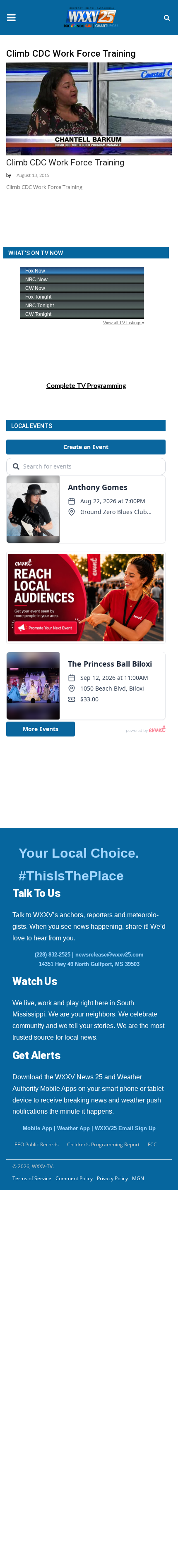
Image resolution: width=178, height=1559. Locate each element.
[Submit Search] (167, 18)
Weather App (73, 1128)
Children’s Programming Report (103, 1144)
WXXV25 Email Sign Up (125, 1128)
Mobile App (37, 1128)
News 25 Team (38, 1380)
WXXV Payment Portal (50, 1400)
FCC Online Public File (50, 1339)
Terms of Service (31, 1178)
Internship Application (57, 1319)
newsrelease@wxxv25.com (109, 955)
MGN (138, 1178)
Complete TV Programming (86, 386)
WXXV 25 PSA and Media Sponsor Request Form (63, 1233)
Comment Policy (74, 1178)
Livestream (24, 1440)
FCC (152, 1144)
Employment (35, 1278)
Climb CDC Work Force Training (65, 162)
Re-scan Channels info (57, 1208)
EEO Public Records (46, 1258)
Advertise (22, 1420)
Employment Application (60, 1299)
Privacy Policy (112, 1178)
